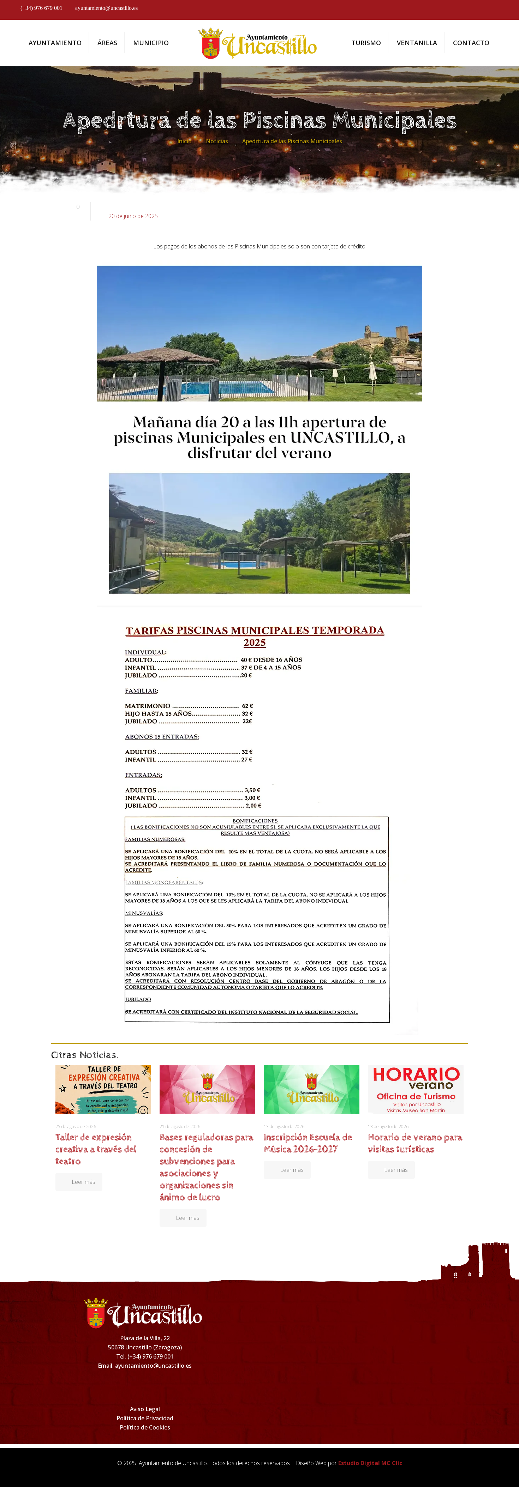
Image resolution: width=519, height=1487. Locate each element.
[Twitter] (160, 1386)
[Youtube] (191, 1386)
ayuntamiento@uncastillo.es (106, 8)
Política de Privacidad (145, 1418)
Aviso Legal (145, 1409)
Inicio (184, 141)
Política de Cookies (145, 1427)
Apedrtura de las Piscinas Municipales (292, 141)
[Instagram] (129, 1386)
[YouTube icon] (498, 11)
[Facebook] (98, 1386)
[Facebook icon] (440, 11)
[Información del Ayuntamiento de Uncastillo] (259, 43)
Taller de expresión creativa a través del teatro (95, 1149)
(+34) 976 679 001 (41, 8)
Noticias (217, 141)
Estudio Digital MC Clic (370, 1463)
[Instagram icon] (459, 11)
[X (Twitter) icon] (479, 11)
